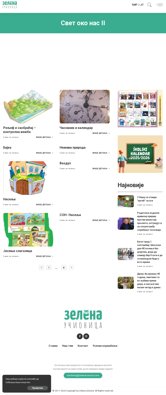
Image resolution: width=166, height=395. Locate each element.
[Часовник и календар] (85, 106)
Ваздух (65, 163)
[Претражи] (148, 5)
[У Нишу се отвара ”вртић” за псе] (126, 201)
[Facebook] (80, 336)
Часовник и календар (76, 128)
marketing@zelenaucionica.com (83, 375)
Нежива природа (73, 147)
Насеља (9, 199)
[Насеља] (28, 178)
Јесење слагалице (17, 251)
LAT (141, 4)
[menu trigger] (159, 5)
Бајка (7, 147)
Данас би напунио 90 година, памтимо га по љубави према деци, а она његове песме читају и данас (149, 281)
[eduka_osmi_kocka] (140, 108)
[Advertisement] (83, 59)
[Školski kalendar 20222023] (140, 153)
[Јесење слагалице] (28, 230)
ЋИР (134, 4)
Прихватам (37, 388)
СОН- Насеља (70, 215)
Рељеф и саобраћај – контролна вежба (19, 130)
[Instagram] (86, 336)
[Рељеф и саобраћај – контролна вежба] (28, 106)
